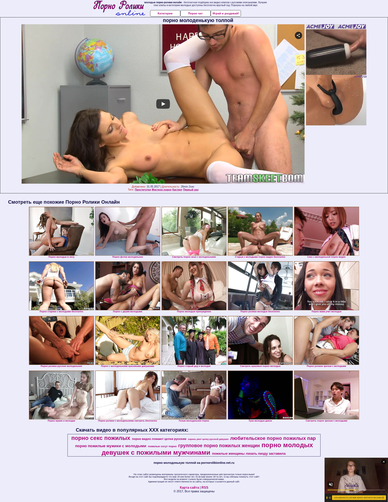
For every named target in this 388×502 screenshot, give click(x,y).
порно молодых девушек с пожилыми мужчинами (207, 448)
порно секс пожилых (100, 438)
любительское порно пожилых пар (273, 438)
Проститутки (143, 189)
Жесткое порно (162, 189)
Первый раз (190, 189)
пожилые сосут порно (162, 446)
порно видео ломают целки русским (159, 439)
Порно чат (195, 13)
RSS (204, 487)
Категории (165, 13)
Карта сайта (189, 487)
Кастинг (177, 189)
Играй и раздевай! (226, 13)
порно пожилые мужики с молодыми (110, 446)
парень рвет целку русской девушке (208, 439)
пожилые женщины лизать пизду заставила (249, 453)
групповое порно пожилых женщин (219, 445)
